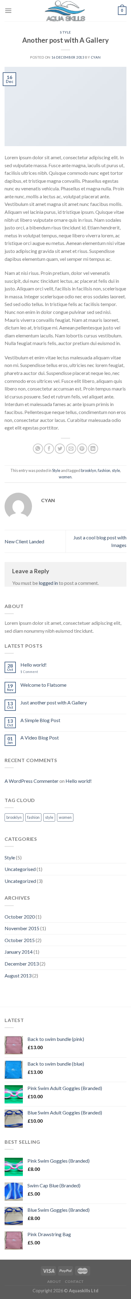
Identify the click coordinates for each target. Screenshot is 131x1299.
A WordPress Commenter (31, 781)
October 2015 (20, 940)
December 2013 (22, 963)
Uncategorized (20, 881)
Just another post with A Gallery (53, 702)
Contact (74, 1281)
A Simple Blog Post (40, 720)
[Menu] (8, 10)
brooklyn (88, 470)
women (65, 476)
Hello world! (33, 664)
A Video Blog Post (39, 737)
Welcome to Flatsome (43, 685)
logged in (48, 583)
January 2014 (19, 952)
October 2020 (20, 916)
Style (65, 32)
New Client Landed (24, 541)
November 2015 (22, 928)
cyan (96, 57)
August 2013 (18, 975)
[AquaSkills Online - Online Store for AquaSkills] (65, 10)
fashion (104, 470)
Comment (29, 672)
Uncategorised (20, 869)
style (116, 470)
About (54, 1281)
